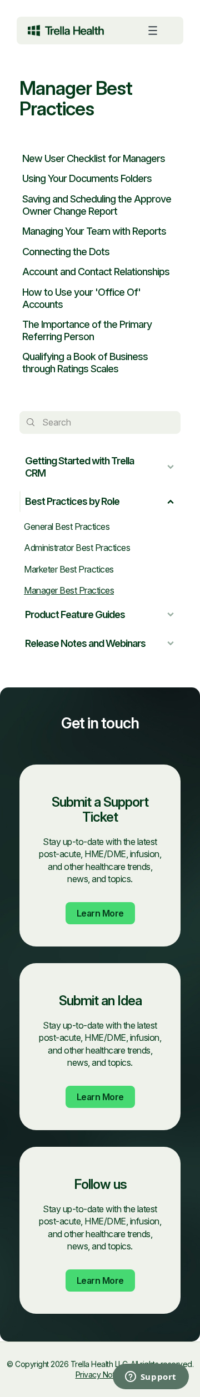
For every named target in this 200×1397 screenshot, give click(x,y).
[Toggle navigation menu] (152, 30)
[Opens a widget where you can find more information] (105, 1377)
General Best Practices (66, 526)
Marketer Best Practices (69, 569)
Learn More (100, 913)
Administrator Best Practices (77, 547)
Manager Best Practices (69, 590)
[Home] (66, 30)
